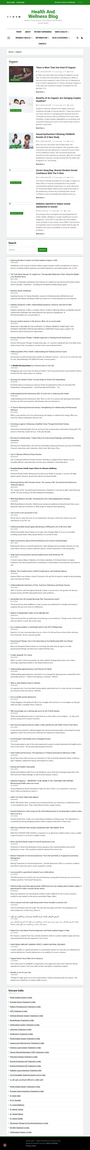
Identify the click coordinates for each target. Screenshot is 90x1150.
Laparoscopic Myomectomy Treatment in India (27, 1043)
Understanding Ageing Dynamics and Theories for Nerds (31, 669)
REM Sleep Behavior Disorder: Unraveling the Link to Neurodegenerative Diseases (40, 499)
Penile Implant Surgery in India (21, 998)
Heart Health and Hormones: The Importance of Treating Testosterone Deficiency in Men (43, 753)
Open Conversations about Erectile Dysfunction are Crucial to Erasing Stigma (39, 541)
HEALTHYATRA (52, 1143)
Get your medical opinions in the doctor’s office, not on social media (36, 321)
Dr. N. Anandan (15, 1100)
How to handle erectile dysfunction (23, 697)
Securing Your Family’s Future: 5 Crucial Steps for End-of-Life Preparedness (38, 380)
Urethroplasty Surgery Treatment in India (24, 1025)
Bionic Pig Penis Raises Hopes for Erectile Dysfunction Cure (33, 842)
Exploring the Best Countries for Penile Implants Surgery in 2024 (34, 260)
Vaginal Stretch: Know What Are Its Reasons (27, 958)
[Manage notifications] (5, 1145)
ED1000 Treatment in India (19, 1128)
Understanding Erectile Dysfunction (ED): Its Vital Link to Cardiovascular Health (40, 394)
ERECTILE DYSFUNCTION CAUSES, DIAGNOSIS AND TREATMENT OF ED (37, 828)
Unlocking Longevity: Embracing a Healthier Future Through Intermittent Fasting (40, 424)
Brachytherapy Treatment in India (22, 1020)
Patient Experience (43, 32)
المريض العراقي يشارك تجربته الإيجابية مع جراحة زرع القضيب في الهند (35, 917)
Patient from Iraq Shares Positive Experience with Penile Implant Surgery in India (40, 930)
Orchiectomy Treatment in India (21, 1034)
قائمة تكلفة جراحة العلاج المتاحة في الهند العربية (26, 1080)
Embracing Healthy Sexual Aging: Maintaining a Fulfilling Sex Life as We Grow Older (41, 527)
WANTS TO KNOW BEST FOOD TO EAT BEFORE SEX (30, 613)
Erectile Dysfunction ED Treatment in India (25, 1061)
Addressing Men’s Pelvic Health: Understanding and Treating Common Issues (39, 352)
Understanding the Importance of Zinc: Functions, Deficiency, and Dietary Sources (40, 585)
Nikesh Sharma (43, 211)
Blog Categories (60, 38)
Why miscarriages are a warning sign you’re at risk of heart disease (35, 711)
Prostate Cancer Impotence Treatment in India (27, 1091)
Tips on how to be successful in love (24, 513)
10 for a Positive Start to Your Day (32, 366)
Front (19, 32)
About (28, 32)
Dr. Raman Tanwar (16, 1109)
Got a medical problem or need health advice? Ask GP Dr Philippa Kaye (36, 627)
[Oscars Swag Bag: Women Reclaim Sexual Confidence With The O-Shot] (21, 177)
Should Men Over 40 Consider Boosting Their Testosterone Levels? (35, 599)
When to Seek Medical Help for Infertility (25, 683)
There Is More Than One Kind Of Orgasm (56, 67)
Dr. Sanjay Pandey (16, 1119)
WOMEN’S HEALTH (23, 38)
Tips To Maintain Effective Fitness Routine (26, 454)
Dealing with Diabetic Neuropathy (23, 767)
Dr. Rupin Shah (15, 1096)
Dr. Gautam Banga (16, 1114)
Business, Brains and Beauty (21, 291)
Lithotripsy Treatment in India (20, 1030)
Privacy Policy (31, 1146)
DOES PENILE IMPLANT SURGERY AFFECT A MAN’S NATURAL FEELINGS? (38, 944)
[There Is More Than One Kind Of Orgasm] (21, 74)
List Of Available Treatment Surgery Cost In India (27, 1075)
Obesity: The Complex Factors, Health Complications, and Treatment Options (39, 571)
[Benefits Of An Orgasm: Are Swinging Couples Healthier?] (21, 105)
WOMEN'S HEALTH (16, 213)
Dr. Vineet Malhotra (17, 1105)
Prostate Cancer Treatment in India (22, 1002)
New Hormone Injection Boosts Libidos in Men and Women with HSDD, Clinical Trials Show (44, 725)
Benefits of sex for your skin (21, 972)
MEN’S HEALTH (61, 32)
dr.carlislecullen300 (44, 71)
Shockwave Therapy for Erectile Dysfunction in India (29, 1123)
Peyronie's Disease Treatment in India (23, 1057)
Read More (39, 92)
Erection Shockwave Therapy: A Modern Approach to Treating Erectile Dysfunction (41, 338)
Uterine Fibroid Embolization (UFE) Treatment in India (29, 1052)
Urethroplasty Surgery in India (21, 1132)
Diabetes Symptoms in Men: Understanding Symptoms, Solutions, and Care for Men (55, 2)
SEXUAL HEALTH (16, 110)
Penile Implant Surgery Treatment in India (25, 1039)
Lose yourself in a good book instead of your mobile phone (32, 872)
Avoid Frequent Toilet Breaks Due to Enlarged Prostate (30, 739)
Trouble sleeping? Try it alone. (21, 655)
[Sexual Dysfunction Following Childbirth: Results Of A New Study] (21, 141)
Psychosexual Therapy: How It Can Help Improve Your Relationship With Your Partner (42, 641)
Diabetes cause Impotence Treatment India (25, 1070)
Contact (42, 44)
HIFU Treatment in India (18, 1011)
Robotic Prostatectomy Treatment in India (25, 1007)
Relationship (15, 80)
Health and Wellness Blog (43, 14)
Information (41, 38)
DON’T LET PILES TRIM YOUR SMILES (24, 797)
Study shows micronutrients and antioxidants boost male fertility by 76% (37, 555)
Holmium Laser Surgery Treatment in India (25, 1048)
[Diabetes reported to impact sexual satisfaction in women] (21, 209)
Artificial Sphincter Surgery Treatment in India (26, 1016)
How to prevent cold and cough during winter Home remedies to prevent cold (39, 903)
